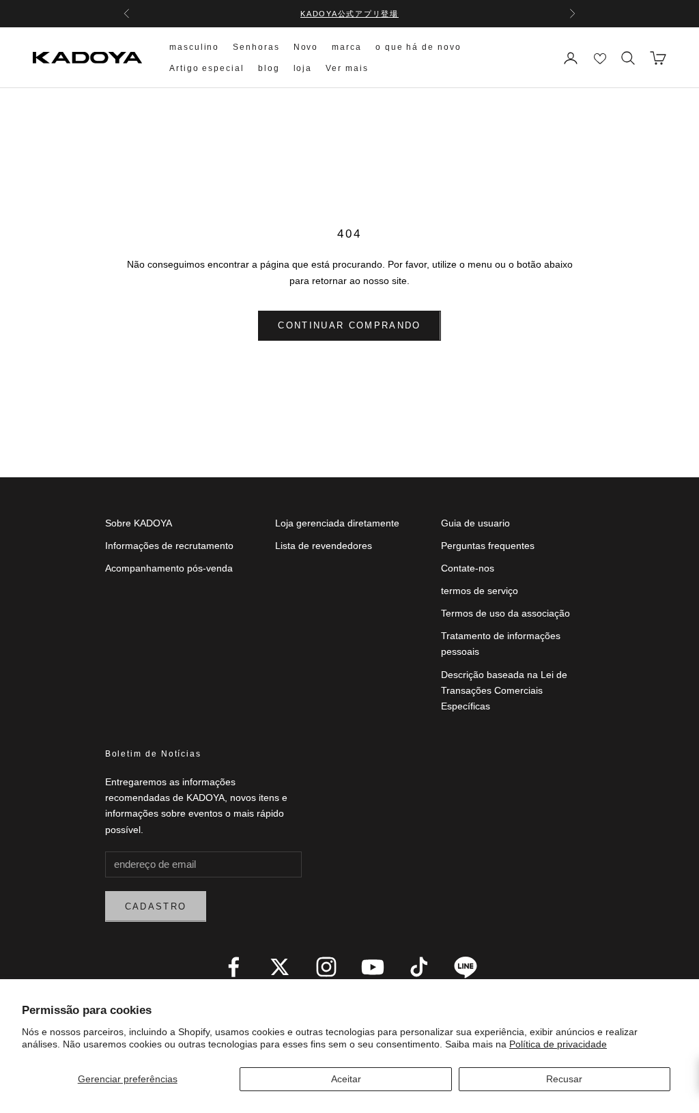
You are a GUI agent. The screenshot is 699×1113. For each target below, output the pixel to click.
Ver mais (347, 68)
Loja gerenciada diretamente (337, 523)
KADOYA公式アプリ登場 (349, 14)
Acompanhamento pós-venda (169, 568)
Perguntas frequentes (487, 545)
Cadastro (156, 906)
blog (269, 68)
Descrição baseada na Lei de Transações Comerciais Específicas (504, 690)
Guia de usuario (475, 523)
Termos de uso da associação (505, 613)
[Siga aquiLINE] (465, 967)
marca (347, 47)
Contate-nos (467, 568)
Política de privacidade (558, 1044)
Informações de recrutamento (169, 545)
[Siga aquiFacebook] (233, 967)
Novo (306, 47)
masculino (194, 47)
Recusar (564, 1078)
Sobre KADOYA (138, 523)
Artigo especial (206, 68)
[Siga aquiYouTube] (372, 967)
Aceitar (346, 1078)
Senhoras (256, 47)
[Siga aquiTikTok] (419, 967)
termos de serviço (479, 590)
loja (303, 68)
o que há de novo (418, 47)
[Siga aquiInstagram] (326, 967)
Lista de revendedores (323, 545)
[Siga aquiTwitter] (280, 967)
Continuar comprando (349, 325)
